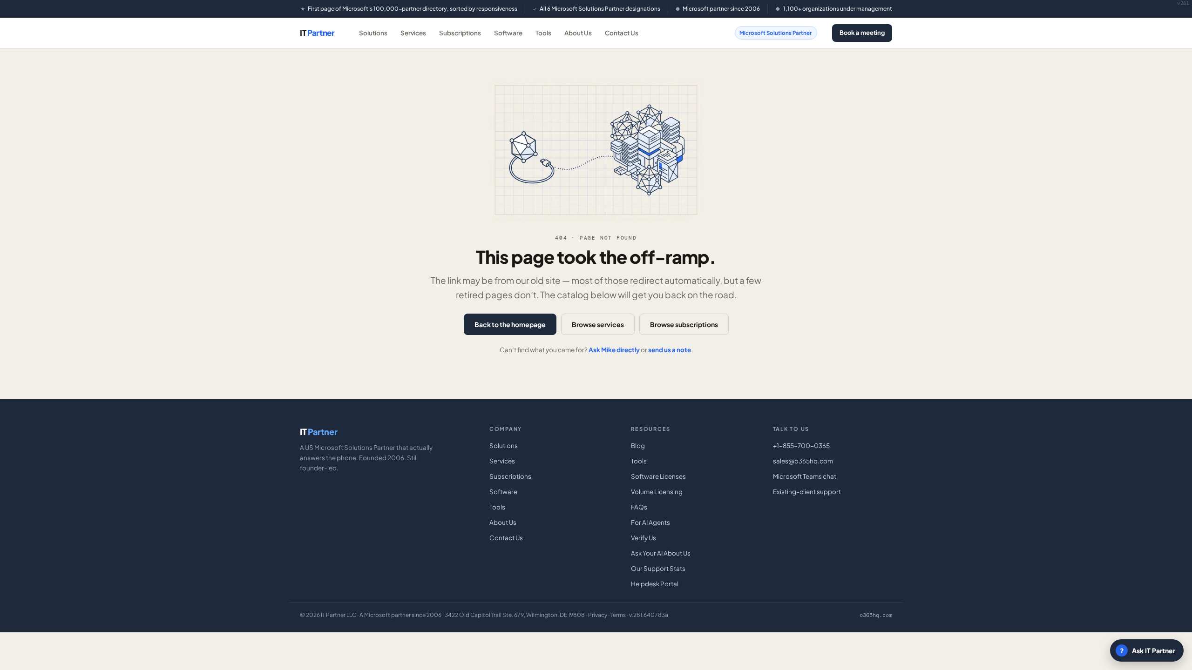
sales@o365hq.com (803, 461)
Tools (543, 33)
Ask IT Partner (1148, 650)
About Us (578, 33)
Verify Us (643, 538)
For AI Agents (650, 522)
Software (508, 33)
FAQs (639, 507)
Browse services (598, 324)
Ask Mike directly (614, 350)
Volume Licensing (657, 492)
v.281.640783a (648, 614)
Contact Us (621, 33)
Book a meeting (862, 32)
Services (413, 33)
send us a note (669, 350)
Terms (618, 614)
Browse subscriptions (684, 324)
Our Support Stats (658, 568)
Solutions (373, 33)
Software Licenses (658, 476)
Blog (638, 445)
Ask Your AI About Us (661, 553)
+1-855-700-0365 (801, 445)
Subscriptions (460, 33)
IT (317, 32)
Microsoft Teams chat (804, 476)
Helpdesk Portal (654, 584)
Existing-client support (807, 492)
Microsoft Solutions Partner (775, 32)
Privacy (597, 614)
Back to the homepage (510, 324)
